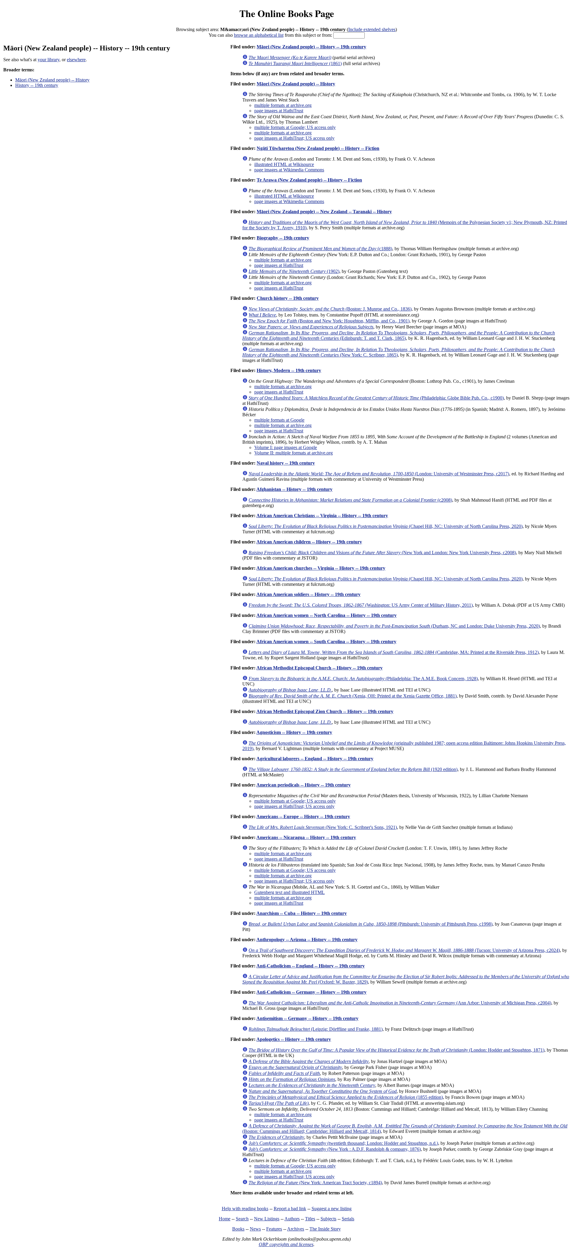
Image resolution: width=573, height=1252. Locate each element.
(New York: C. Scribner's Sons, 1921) (323, 827)
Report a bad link (290, 1208)
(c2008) (350, 500)
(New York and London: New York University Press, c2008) (382, 552)
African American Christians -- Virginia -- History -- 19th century (322, 515)
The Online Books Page (286, 13)
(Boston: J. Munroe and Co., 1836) (330, 308)
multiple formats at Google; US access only (295, 127)
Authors (292, 1218)
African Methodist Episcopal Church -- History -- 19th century (319, 667)
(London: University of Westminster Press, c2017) (379, 473)
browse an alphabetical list (259, 35)
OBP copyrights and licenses (286, 1244)
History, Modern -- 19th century (289, 370)
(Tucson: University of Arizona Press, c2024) (404, 950)
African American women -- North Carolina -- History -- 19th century (326, 615)
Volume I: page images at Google (285, 447)
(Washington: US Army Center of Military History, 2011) (361, 605)
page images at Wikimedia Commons (289, 169)
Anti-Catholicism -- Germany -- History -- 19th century (311, 992)
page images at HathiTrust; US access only (294, 138)
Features (274, 1228)
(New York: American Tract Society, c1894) (315, 1182)
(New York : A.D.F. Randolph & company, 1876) (335, 1149)
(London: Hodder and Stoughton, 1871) (396, 1050)
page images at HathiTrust (278, 110)
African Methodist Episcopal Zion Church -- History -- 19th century (324, 711)
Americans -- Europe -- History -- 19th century (303, 816)
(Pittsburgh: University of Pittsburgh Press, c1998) (370, 924)
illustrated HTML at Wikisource (284, 164)
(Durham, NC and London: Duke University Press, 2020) (394, 626)
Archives (295, 1228)
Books (238, 1228)
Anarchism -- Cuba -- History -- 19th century (301, 913)
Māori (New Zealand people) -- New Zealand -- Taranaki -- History (324, 211)
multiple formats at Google (279, 420)
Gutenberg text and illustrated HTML (289, 892)
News (255, 1228)
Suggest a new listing (332, 1208)
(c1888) (320, 248)
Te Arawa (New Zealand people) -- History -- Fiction (309, 179)
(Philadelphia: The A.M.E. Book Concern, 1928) (363, 678)
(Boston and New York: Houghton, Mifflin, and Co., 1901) (329, 320)
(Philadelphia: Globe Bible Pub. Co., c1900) (376, 397)
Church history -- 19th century (288, 298)
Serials (348, 1218)
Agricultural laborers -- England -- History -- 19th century (314, 758)
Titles (310, 1218)
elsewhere (76, 59)
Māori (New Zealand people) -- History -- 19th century (311, 46)
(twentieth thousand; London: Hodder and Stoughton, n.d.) (343, 1143)
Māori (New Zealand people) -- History (52, 79)
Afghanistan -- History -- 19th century (294, 489)
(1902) (294, 271)
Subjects (328, 1218)
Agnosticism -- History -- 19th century (294, 732)
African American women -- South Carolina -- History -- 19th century (326, 641)
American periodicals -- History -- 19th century (303, 784)
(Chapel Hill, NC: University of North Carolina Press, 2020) (386, 526)
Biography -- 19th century (283, 237)
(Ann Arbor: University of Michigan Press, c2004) (400, 1002)
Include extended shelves (371, 29)
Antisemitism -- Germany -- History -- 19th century (307, 1018)
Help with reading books (245, 1208)
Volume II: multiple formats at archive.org (293, 452)
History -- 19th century (36, 85)
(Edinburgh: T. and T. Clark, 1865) (398, 335)
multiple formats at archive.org (283, 105)
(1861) (295, 63)
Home (224, 1218)
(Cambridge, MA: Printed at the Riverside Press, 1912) (394, 652)
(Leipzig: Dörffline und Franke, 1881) (316, 1029)
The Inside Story (325, 1228)
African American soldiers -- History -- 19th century (308, 594)
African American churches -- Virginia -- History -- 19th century (320, 568)
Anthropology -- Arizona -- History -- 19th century (307, 939)
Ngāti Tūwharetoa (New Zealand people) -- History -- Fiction (318, 148)
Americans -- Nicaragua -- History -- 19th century (306, 837)
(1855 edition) (346, 1097)
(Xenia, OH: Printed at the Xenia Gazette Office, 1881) (353, 695)
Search (242, 1218)
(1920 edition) (353, 769)
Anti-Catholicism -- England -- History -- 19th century (310, 965)
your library (48, 59)
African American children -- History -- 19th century (309, 541)
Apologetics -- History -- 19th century (293, 1039)
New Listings (266, 1218)
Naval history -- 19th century (286, 463)
